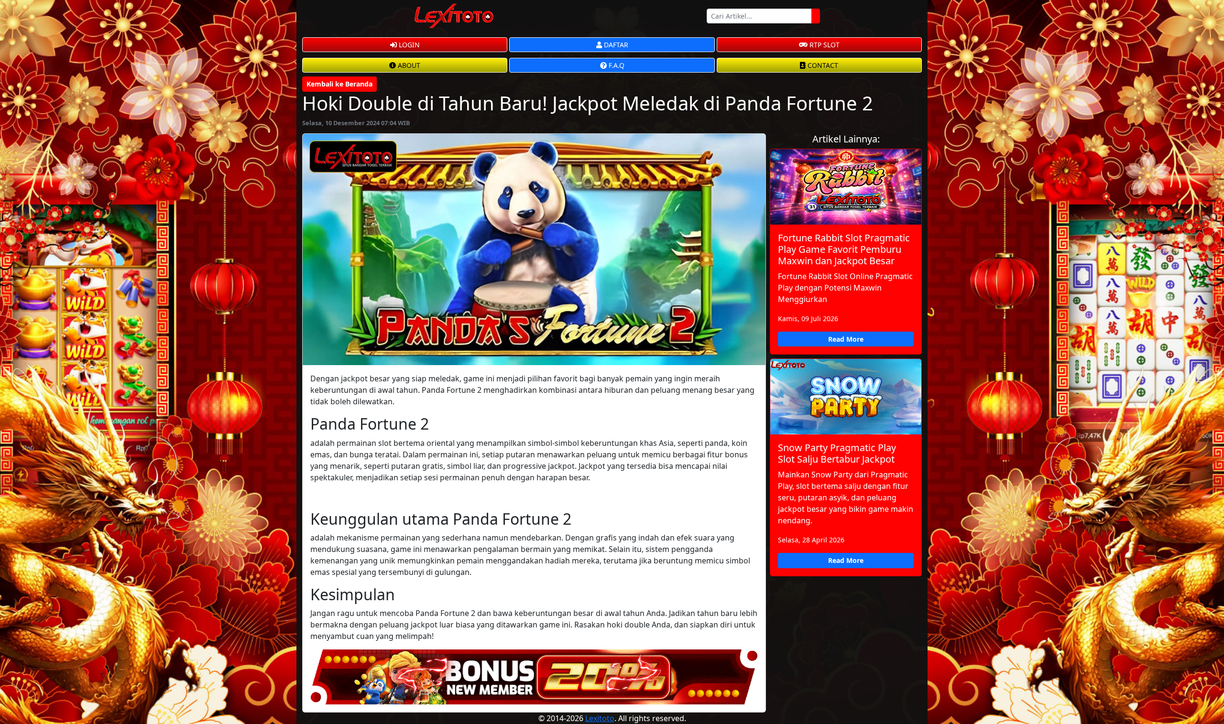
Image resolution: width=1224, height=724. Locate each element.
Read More (845, 339)
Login (408, 44)
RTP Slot (824, 44)
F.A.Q (615, 65)
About (408, 65)
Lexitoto (599, 718)
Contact (822, 65)
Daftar (615, 44)
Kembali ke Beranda (339, 83)
